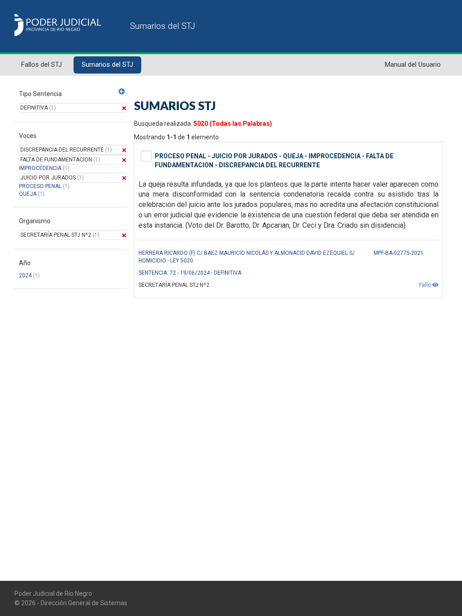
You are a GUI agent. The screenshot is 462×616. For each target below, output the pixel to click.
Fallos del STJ (41, 64)
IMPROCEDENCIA (40, 168)
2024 (25, 275)
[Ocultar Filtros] (122, 91)
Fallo (425, 285)
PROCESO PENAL (40, 186)
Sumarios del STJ (107, 64)
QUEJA (28, 194)
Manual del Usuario (413, 64)
